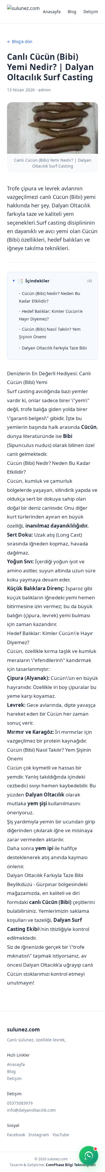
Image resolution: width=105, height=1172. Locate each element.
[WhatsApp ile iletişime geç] (88, 1155)
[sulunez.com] (23, 12)
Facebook (16, 1134)
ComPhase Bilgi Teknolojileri (71, 1164)
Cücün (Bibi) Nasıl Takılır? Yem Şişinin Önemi (49, 332)
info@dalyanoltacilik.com (31, 1110)
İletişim (90, 11)
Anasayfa (52, 11)
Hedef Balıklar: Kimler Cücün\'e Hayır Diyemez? (51, 314)
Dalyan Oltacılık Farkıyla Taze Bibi (54, 348)
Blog (72, 11)
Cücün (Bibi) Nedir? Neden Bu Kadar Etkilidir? (49, 297)
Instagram (39, 1134)
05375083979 (20, 1103)
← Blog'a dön (19, 41)
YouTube (60, 1134)
